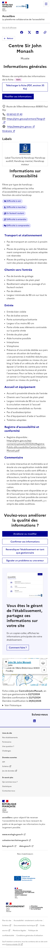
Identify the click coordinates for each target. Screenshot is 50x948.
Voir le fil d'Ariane (9, 27)
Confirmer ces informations (25, 541)
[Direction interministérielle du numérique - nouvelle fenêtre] (25, 907)
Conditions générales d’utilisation (29, 935)
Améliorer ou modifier (25, 534)
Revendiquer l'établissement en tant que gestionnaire (25, 551)
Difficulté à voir (14, 201)
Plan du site (6, 920)
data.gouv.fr (25, 846)
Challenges (6, 751)
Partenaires (6, 742)
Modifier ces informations (18, 96)
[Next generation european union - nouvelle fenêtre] (25, 878)
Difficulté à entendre (16, 219)
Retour (10, 38)
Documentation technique (24, 925)
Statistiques (7, 786)
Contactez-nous (8, 791)
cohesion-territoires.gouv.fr (15, 840)
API (3, 762)
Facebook (21, 32)
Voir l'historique (13, 705)
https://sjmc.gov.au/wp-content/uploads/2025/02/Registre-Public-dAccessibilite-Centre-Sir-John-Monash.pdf (26, 445)
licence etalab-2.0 (13, 944)
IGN (42, 684)
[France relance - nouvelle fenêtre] (25, 863)
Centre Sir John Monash (18, 662)
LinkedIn (34, 721)
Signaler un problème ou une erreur (25, 560)
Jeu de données (8, 771)
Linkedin (37, 32)
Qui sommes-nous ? (10, 782)
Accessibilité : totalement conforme (28, 920)
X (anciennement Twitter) (29, 32)
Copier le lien (45, 32)
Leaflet (33, 684)
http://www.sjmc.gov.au (19, 126)
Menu (46, 4)
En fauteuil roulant (15, 213)
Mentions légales (19, 930)
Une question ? (8, 746)
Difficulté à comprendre (18, 225)
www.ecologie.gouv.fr (12, 834)
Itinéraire (7, 131)
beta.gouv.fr (8, 846)
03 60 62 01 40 (14, 114)
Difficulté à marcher (16, 207)
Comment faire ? (18, 647)
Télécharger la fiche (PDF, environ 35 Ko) (25, 87)
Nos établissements (10, 737)
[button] (6, 662)
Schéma (5, 766)
